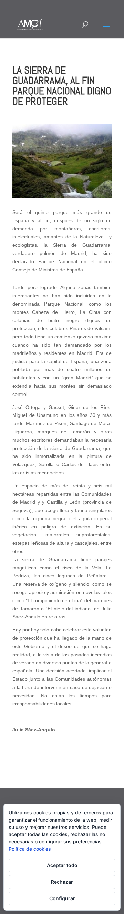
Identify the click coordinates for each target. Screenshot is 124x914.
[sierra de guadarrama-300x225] (62, 196)
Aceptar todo (62, 865)
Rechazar (62, 882)
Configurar (62, 898)
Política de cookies (30, 849)
